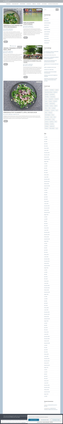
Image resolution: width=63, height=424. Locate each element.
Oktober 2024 (46, 183)
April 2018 (46, 349)
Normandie (47, 116)
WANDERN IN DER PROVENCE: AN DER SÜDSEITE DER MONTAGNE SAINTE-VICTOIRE (50, 80)
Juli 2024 (45, 190)
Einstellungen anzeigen (56, 419)
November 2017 (46, 360)
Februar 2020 (46, 307)
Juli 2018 (45, 345)
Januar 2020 (46, 309)
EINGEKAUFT (39, 46)
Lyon (57, 110)
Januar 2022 (46, 256)
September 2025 (47, 159)
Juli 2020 (45, 296)
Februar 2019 (46, 332)
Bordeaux (5, 52)
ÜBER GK (34, 3)
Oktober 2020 (46, 289)
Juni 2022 (45, 245)
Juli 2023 (45, 216)
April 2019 (46, 327)
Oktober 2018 (46, 340)
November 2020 (46, 287)
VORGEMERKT (46, 42)
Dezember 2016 (46, 385)
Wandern (46, 128)
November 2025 (46, 154)
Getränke (55, 101)
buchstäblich (52, 94)
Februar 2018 (46, 354)
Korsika (51, 105)
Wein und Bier (52, 128)
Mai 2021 (45, 274)
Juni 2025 (45, 165)
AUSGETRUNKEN (47, 31)
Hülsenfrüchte (52, 103)
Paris (28, 27)
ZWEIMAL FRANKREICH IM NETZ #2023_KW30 (12, 48)
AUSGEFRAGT (46, 27)
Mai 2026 (45, 141)
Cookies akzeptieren (34, 419)
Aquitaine (46, 89)
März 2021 (46, 278)
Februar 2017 (46, 380)
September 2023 (47, 212)
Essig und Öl (51, 98)
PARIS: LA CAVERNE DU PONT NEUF (50, 67)
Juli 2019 (45, 323)
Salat (8, 30)
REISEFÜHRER (22, 3)
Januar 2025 (46, 176)
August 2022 (46, 241)
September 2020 (47, 292)
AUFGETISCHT (19, 9)
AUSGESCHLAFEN (47, 29)
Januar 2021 (46, 283)
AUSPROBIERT (39, 9)
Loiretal (29, 65)
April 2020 (46, 303)
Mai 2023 (45, 221)
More (5, 41)
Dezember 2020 (46, 285)
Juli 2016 (45, 396)
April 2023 (46, 223)
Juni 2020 (45, 298)
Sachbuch (51, 121)
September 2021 (47, 265)
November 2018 (46, 338)
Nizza (53, 114)
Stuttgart (46, 126)
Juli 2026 (45, 137)
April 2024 (46, 196)
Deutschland (53, 96)
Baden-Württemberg (48, 92)
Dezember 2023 (46, 205)
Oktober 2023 (46, 210)
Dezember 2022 (46, 232)
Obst (51, 116)
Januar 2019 (46, 334)
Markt (31, 65)
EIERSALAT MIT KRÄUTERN (48, 69)
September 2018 (47, 343)
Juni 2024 (45, 192)
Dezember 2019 (46, 312)
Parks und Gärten (48, 119)
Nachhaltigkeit (47, 114)
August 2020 (46, 294)
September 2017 (47, 365)
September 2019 (47, 318)
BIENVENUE (8, 3)
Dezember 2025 (46, 152)
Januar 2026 (46, 150)
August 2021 (46, 267)
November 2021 (46, 261)
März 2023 (46, 225)
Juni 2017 (45, 371)
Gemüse (5, 30)
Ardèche (57, 89)
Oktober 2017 (46, 363)
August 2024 (46, 188)
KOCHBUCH (29, 3)
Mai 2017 (45, 374)
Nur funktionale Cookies (45, 419)
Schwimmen (31, 27)
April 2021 (46, 276)
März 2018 (46, 351)
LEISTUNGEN (44, 3)
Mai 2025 (45, 168)
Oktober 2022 (46, 236)
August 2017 (46, 367)
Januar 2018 (46, 356)
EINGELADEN (46, 38)
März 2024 (46, 199)
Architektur (52, 89)
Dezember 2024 (46, 179)
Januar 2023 (46, 230)
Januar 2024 (46, 203)
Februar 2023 (46, 227)
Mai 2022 (45, 247)
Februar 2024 (46, 201)
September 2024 (47, 185)
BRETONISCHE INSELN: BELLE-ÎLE (50, 55)
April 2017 (46, 376)
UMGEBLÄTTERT (47, 40)
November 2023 (46, 207)
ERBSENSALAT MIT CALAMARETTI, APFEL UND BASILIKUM (20, 112)
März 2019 (46, 329)
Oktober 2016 (46, 389)
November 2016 (46, 387)
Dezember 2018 (46, 336)
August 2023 (46, 214)
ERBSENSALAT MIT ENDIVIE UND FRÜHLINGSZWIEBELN (12, 26)
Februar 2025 (46, 174)
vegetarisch (11, 30)
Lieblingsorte (47, 110)
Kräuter (55, 105)
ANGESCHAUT (46, 20)
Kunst (46, 107)
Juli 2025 (45, 163)
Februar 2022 (46, 254)
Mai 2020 (45, 301)
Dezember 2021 (46, 258)
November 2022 (46, 234)
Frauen (46, 101)
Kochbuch (46, 105)
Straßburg (46, 123)
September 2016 (47, 391)
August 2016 (46, 394)
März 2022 (46, 252)
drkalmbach (11, 28)
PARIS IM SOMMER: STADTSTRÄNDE (28, 23)
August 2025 (46, 161)
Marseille (50, 112)
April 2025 (46, 170)
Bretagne (46, 94)
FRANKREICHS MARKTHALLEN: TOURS (32, 61)
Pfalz (53, 119)
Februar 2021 (46, 281)
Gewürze (46, 103)
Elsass (46, 98)
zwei (12, 52)
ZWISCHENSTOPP (15, 3)
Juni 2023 (45, 219)
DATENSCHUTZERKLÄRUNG (53, 3)
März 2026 (46, 145)
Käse (49, 107)
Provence (46, 121)
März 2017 (46, 378)
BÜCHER (38, 3)
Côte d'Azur (47, 96)
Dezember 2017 (46, 358)
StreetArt (51, 123)
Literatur (52, 110)
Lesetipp (53, 107)
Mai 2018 (45, 347)
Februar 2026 (46, 148)
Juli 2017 (45, 369)
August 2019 (46, 320)
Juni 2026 (45, 139)
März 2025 (46, 172)
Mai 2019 (45, 325)
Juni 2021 (45, 272)
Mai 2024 (45, 194)
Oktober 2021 (46, 263)
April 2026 (46, 143)
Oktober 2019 (46, 316)
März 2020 (46, 305)
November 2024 (46, 181)
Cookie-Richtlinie (23, 422)
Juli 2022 (45, 243)
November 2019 (46, 314)
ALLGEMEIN (20, 46)
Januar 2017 (46, 382)
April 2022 (46, 250)
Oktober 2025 (46, 157)
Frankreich (26, 27)
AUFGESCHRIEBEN (47, 22)
